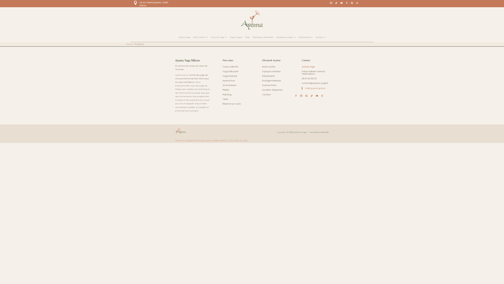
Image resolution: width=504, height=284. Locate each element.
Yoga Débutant (230, 71)
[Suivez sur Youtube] (341, 3)
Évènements (304, 37)
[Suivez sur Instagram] (331, 3)
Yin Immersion (230, 85)
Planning (227, 94)
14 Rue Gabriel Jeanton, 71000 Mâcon (314, 72)
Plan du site (241, 140)
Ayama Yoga (184, 37)
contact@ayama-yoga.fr (315, 83)
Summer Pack (269, 85)
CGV (230, 140)
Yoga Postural (230, 76)
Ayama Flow (229, 80)
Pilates (226, 89)
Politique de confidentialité (211, 140)
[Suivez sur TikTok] (336, 3)
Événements (268, 76)
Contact (319, 37)
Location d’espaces (272, 89)
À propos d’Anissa (271, 71)
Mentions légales (184, 140)
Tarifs (247, 37)
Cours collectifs (230, 66)
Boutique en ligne (285, 37)
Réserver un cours (232, 103)
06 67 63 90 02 (309, 78)
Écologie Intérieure (271, 80)
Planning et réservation (263, 37)
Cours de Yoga (217, 37)
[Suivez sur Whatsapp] (357, 3)
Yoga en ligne (236, 37)
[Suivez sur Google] (352, 3)
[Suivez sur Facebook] (347, 3)
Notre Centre (199, 37)
